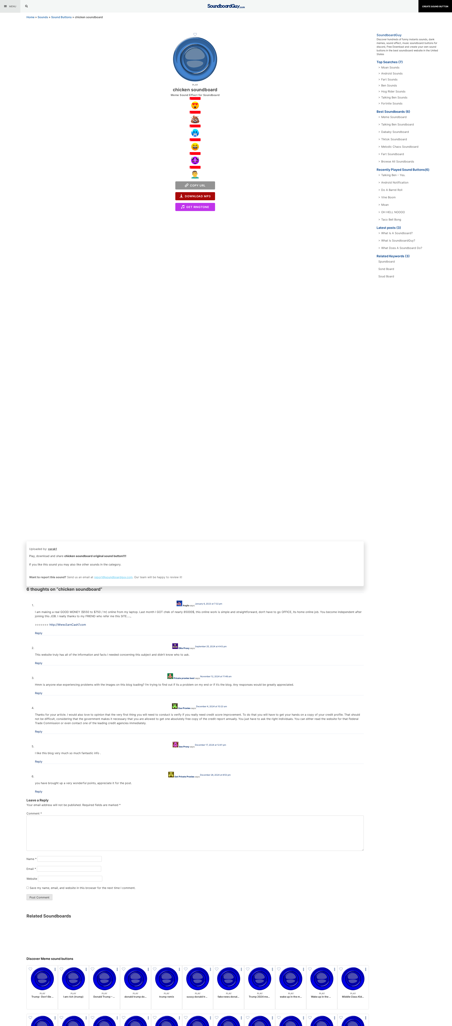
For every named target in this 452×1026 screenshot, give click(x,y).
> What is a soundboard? (395, 233)
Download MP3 (197, 196)
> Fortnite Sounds (390, 103)
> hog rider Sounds (391, 91)
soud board (386, 276)
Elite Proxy (184, 648)
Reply (38, 633)
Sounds (43, 17)
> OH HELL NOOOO (391, 212)
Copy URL (197, 185)
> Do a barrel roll (390, 190)
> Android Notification (393, 182)
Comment (34, 813)
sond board (386, 269)
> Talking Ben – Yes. (391, 175)
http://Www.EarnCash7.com (67, 624)
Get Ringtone (197, 207)
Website (31, 878)
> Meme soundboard (392, 117)
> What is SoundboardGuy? (396, 240)
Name (31, 859)
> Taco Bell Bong (389, 219)
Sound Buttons (61, 17)
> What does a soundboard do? (400, 248)
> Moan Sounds (388, 67)
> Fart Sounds (387, 79)
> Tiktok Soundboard (392, 139)
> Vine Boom (387, 197)
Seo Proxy (184, 746)
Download (42, 1004)
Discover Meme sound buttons (49, 959)
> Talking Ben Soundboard (396, 124)
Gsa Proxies (184, 708)
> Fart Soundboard (391, 154)
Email (31, 869)
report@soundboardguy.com (113, 577)
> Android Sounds (390, 73)
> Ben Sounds (387, 85)
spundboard (386, 261)
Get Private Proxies (184, 776)
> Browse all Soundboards (396, 161)
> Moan (383, 204)
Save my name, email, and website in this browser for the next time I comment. (82, 888)
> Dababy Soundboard (393, 132)
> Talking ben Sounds (392, 97)
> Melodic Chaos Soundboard (398, 146)
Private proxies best (184, 678)
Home (30, 17)
